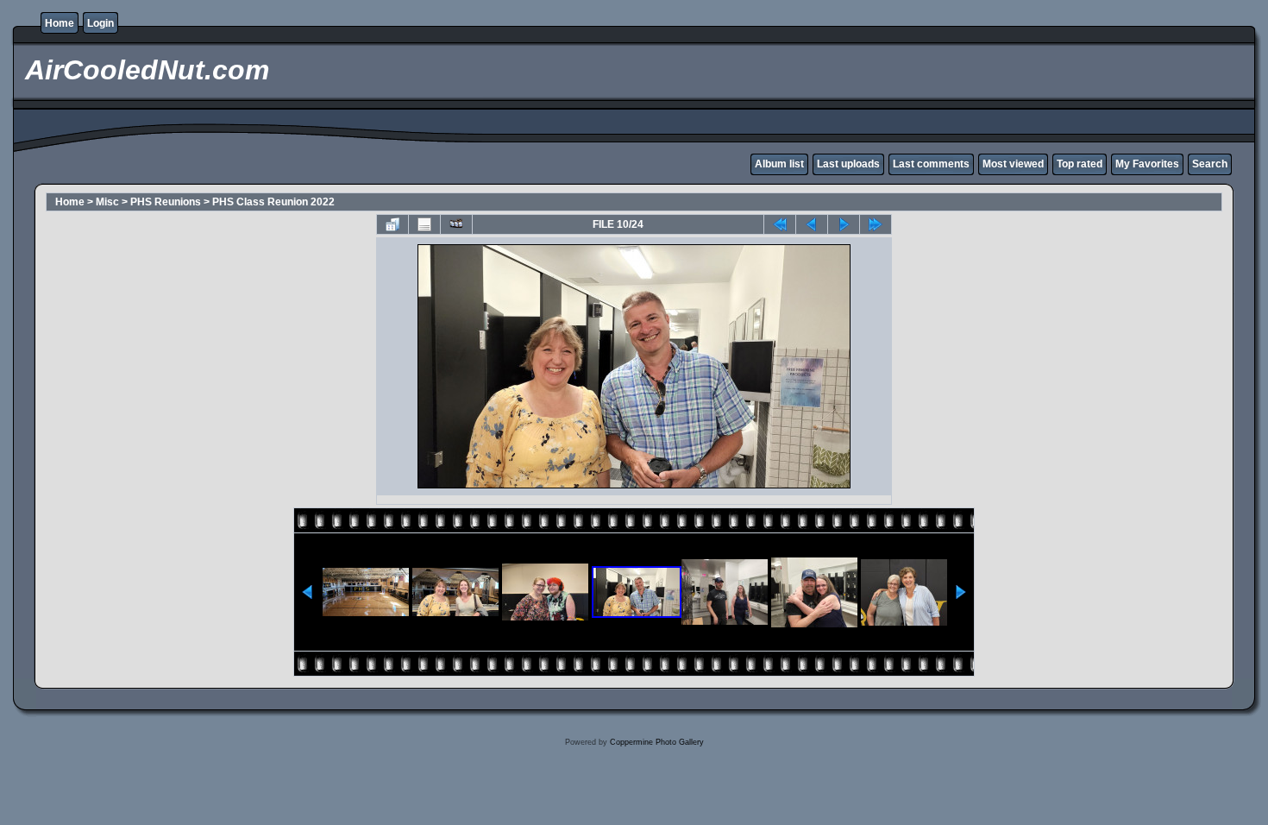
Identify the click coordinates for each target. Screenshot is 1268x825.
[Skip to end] (875, 224)
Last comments (931, 164)
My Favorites (1147, 164)
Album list (779, 164)
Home (59, 23)
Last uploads (848, 164)
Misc (107, 202)
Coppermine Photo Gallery (657, 742)
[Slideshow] (456, 224)
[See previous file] (811, 224)
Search (1209, 164)
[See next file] (843, 224)
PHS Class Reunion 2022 (273, 202)
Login (100, 23)
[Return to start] (779, 224)
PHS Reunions (165, 202)
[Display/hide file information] (424, 224)
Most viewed (1013, 164)
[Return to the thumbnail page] (392, 224)
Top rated (1079, 164)
